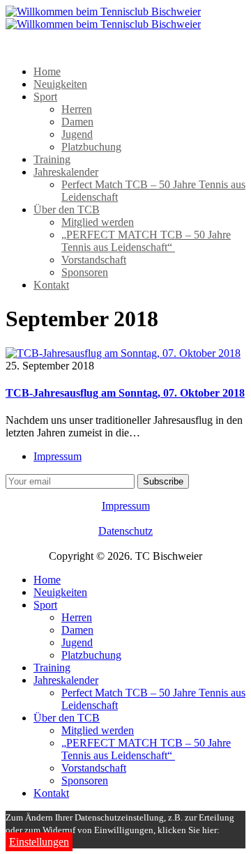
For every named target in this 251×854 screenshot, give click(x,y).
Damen (77, 122)
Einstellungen (39, 842)
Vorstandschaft (93, 260)
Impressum (57, 456)
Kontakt (51, 285)
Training (51, 159)
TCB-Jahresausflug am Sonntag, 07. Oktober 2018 (125, 393)
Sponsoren (84, 272)
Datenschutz (125, 531)
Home (47, 71)
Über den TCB (66, 209)
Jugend (77, 134)
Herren (76, 109)
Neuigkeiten (60, 84)
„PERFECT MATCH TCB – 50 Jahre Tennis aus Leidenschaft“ (146, 241)
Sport (45, 96)
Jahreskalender (65, 172)
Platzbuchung (91, 147)
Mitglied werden (97, 222)
